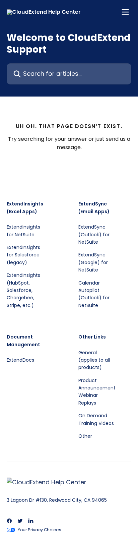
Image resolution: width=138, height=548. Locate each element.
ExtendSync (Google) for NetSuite (93, 262)
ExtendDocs (20, 360)
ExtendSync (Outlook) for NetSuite (94, 234)
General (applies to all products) (94, 360)
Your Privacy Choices (39, 530)
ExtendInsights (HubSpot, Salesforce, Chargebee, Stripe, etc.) (23, 290)
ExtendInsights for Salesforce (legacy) (23, 255)
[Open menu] (125, 12)
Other (85, 436)
